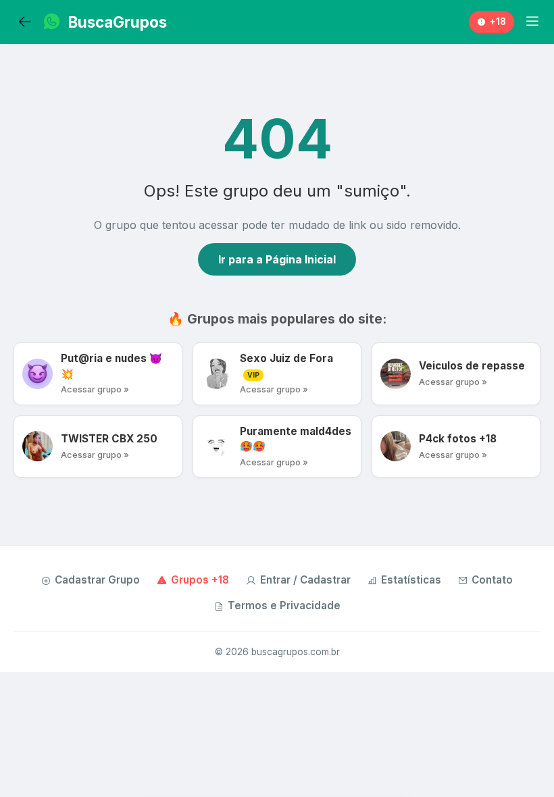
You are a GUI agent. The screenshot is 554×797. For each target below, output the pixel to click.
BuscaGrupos (117, 22)
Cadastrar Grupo (97, 579)
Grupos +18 (200, 579)
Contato (492, 579)
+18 (497, 21)
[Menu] (532, 22)
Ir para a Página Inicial (277, 259)
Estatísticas (411, 579)
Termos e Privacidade (284, 605)
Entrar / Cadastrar (305, 579)
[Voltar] (25, 22)
